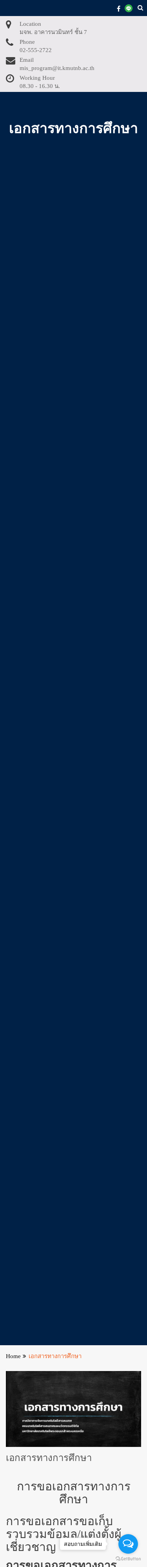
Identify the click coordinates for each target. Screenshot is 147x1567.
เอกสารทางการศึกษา (49, 1458)
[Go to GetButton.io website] (128, 1559)
